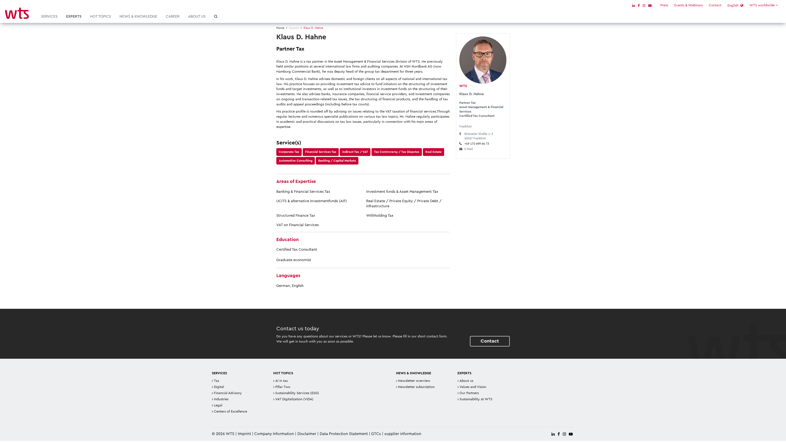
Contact (715, 5)
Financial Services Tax (320, 151)
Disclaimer (306, 434)
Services (49, 16)
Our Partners (469, 393)
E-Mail (468, 149)
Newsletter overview (414, 380)
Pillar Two (282, 387)
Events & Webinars (688, 5)
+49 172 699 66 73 (476, 143)
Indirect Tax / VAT (355, 151)
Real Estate (433, 151)
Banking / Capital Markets (337, 160)
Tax (216, 380)
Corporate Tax (289, 151)
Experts (73, 16)
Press (664, 5)
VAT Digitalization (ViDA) (294, 399)
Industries (221, 399)
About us (197, 16)
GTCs (376, 434)
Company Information (274, 434)
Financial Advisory (228, 393)
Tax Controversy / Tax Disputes (396, 151)
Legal (218, 405)
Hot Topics (100, 16)
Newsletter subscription (416, 387)
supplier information (402, 434)
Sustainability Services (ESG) (297, 393)
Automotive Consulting (295, 160)
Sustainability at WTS (476, 399)
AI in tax (281, 380)
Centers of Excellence (230, 411)
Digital (219, 387)
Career (173, 16)
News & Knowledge (138, 16)
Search (216, 17)
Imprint (244, 434)
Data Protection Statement (344, 434)
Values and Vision (473, 387)
